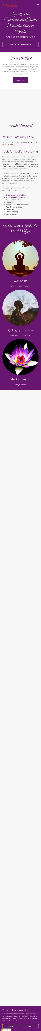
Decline (11, 1026)
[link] (10, 4)
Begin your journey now (20, 44)
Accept (30, 1026)
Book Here (20, 80)
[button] (38, 5)
